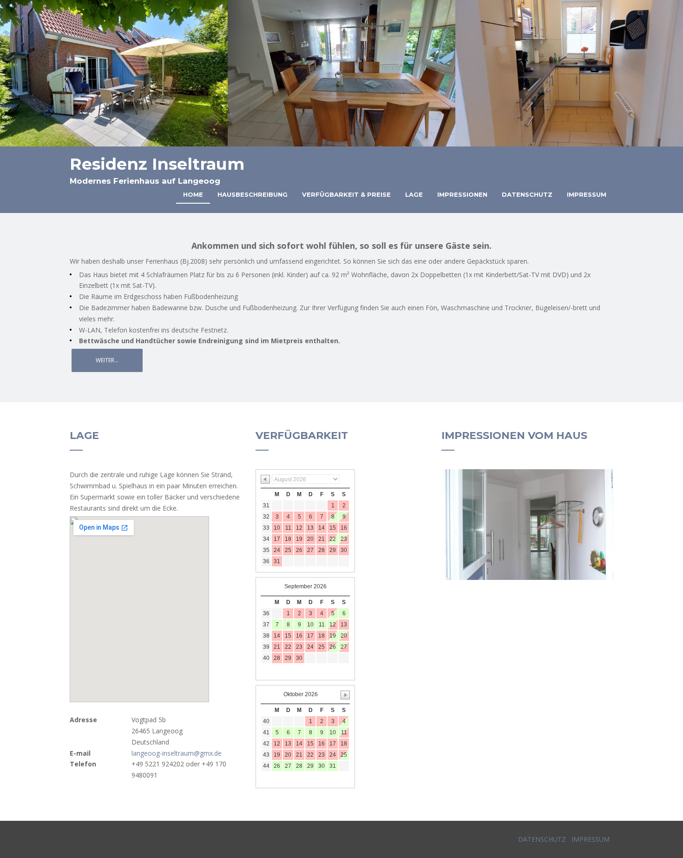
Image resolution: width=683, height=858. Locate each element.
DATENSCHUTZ (542, 839)
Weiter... (107, 360)
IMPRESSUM (590, 839)
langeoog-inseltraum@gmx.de (176, 753)
